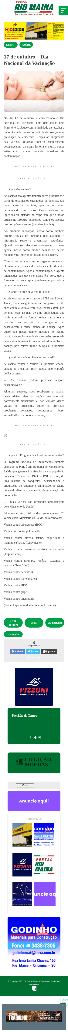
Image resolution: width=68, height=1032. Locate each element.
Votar (25, 785)
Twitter (34, 651)
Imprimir (50, 651)
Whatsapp (35, 657)
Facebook (18, 651)
